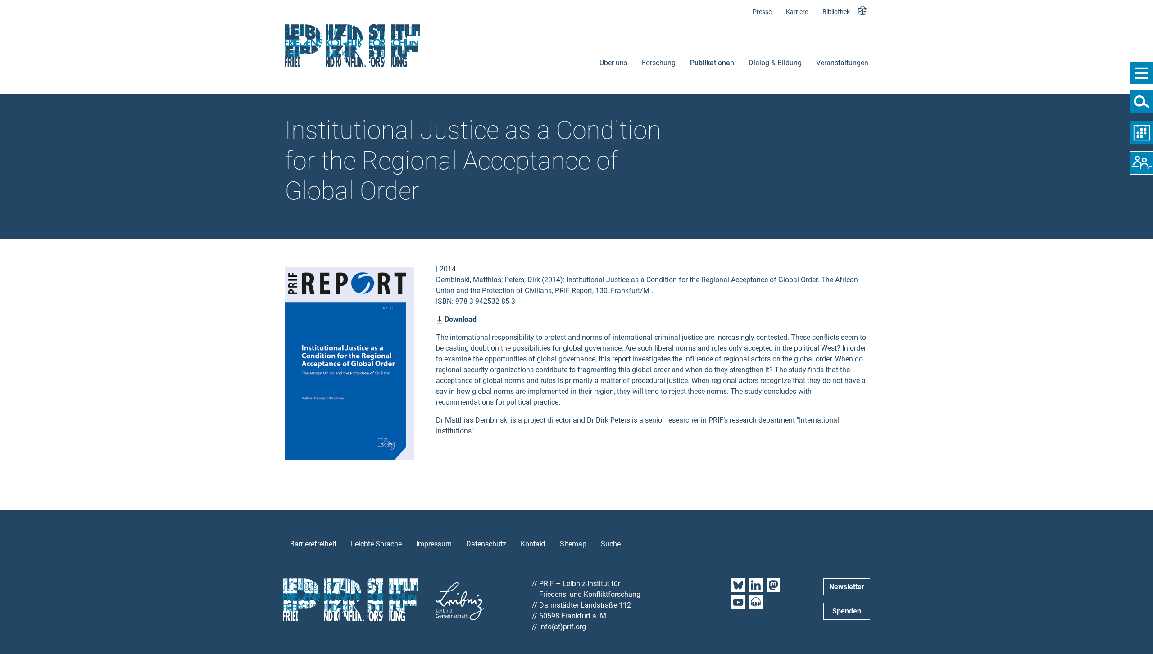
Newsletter (846, 586)
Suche (611, 544)
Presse (762, 12)
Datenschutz (486, 544)
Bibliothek (836, 12)
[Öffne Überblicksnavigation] (1141, 73)
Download (460, 319)
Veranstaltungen (842, 63)
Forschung (659, 63)
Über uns (613, 63)
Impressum (434, 544)
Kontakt (533, 544)
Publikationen (712, 63)
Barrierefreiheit (313, 544)
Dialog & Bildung (775, 63)
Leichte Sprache (376, 544)
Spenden (846, 611)
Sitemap (573, 544)
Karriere (797, 12)
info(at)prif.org (562, 626)
